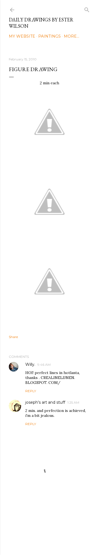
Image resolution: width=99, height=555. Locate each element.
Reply (30, 391)
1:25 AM (73, 402)
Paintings (49, 36)
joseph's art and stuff (45, 402)
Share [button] (13, 337)
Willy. (30, 364)
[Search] (87, 8)
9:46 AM (44, 364)
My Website (22, 36)
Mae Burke (64, 539)
